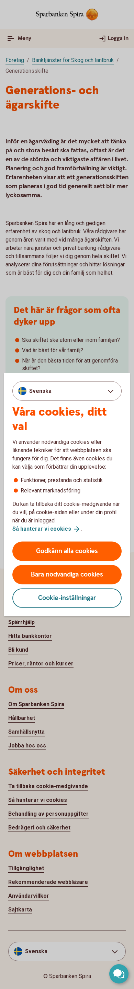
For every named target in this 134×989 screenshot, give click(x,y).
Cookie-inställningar (67, 597)
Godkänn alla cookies (67, 551)
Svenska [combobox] (40, 391)
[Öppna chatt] (119, 973)
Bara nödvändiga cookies (67, 574)
